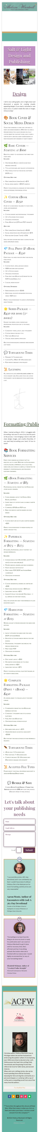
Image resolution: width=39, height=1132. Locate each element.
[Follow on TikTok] (25, 1096)
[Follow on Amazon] (13, 1096)
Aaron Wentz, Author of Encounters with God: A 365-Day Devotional (19, 900)
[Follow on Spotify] (29, 1096)
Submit (29, 850)
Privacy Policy (19, 1123)
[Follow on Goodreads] (17, 1096)
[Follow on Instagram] (21, 1096)
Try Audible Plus (19, 1088)
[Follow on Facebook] (9, 1096)
